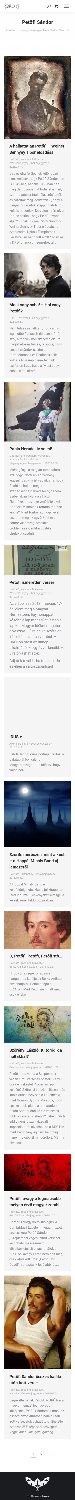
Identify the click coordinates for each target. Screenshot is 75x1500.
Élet (11, 455)
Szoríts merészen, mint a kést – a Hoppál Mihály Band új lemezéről (37, 861)
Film (11, 318)
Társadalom (31, 459)
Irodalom (25, 159)
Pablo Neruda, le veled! (30, 448)
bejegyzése (29, 163)
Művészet (43, 455)
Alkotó (13, 743)
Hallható (14, 159)
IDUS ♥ (15, 736)
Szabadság (15, 459)
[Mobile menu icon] (66, 6)
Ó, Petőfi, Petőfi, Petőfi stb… (35, 956)
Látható (36, 159)
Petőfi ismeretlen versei (31, 582)
